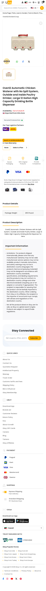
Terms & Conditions (11, 571)
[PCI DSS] (8, 540)
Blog (4, 436)
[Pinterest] (22, 579)
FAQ (4, 421)
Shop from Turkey (10, 560)
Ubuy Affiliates (8, 443)
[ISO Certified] (23, 540)
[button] (39, 2)
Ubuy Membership (10, 392)
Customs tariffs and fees (12, 381)
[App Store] (9, 521)
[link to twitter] (29, 62)
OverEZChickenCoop (11, 17)
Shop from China (25, 557)
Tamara (6, 439)
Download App (8, 406)
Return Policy (8, 417)
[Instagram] (8, 579)
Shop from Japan (10, 554)
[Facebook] (4, 579)
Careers (6, 432)
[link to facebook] (23, 62)
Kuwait (11, 528)
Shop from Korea (10, 557)
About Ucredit (8, 425)
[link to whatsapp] (17, 62)
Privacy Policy (26, 571)
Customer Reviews (10, 413)
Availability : (7, 111)
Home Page (7, 13)
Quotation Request (10, 367)
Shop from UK (23, 551)
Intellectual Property (11, 370)
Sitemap (6, 374)
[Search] (42, 8)
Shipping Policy (8, 385)
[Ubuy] (9, 2)
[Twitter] (17, 579)
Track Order (7, 378)
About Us (6, 359)
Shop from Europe (26, 560)
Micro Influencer (9, 389)
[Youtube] (13, 579)
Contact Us (7, 363)
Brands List (7, 410)
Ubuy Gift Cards (9, 428)
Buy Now (31, 184)
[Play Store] (22, 521)
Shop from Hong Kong (27, 554)
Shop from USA (9, 551)
